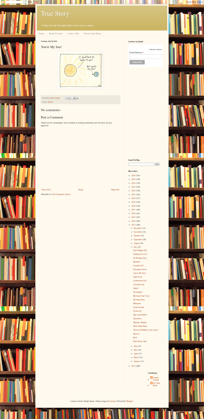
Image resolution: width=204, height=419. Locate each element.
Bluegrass (137, 303)
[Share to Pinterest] (77, 98)
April (136, 353)
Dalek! (135, 288)
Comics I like (73, 33)
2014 (133, 221)
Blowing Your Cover (141, 295)
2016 (133, 213)
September (138, 239)
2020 (133, 198)
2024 (133, 183)
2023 (133, 186)
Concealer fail (138, 284)
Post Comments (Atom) (61, 194)
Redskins (136, 261)
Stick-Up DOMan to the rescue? (145, 329)
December (138, 228)
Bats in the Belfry (140, 314)
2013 (133, 224)
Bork (135, 337)
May (136, 349)
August (137, 243)
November (138, 231)
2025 (133, 179)
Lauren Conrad (156, 378)
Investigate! (137, 292)
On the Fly (137, 311)
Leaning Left (138, 265)
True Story (55, 13)
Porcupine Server (140, 269)
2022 (133, 190)
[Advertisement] (145, 113)
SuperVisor (137, 276)
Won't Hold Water (140, 326)
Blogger (130, 401)
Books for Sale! (56, 33)
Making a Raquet (140, 322)
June (136, 346)
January (137, 361)
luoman (113, 401)
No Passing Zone (140, 258)
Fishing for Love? (140, 254)
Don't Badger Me (140, 250)
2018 (133, 206)
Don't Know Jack (140, 341)
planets (50, 102)
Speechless (137, 318)
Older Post (115, 189)
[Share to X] (71, 98)
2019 (133, 202)
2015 (133, 217)
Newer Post (46, 189)
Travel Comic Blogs (92, 33)
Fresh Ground (138, 307)
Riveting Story (139, 299)
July (136, 247)
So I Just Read (156, 384)
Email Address (136, 52)
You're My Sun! (139, 273)
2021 (133, 194)
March (136, 357)
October (137, 235)
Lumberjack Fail (139, 280)
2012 (133, 366)
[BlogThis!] (69, 98)
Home (41, 33)
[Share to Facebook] (74, 98)
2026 (133, 175)
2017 (133, 209)
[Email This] (66, 98)
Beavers (136, 333)
